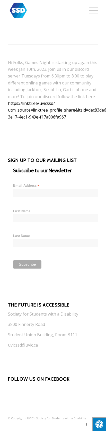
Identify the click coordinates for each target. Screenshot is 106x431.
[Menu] (91, 10)
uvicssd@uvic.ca (23, 345)
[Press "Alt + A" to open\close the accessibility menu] (99, 424)
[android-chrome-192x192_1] (44, 10)
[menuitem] (91, 10)
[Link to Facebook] (86, 424)
